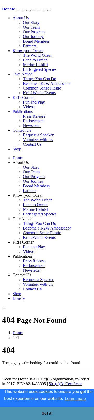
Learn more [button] (75, 398)
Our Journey (33, 36)
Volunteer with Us (38, 139)
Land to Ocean (35, 60)
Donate (19, 298)
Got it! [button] (47, 413)
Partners (29, 46)
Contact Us (22, 130)
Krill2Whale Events (39, 93)
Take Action (23, 74)
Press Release (34, 116)
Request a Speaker (38, 135)
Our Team (31, 27)
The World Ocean (37, 55)
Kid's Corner (23, 97)
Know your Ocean (28, 50)
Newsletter (32, 125)
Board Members (36, 41)
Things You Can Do (39, 79)
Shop (17, 149)
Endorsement (34, 121)
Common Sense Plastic (42, 88)
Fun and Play (34, 102)
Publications (23, 111)
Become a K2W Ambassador (47, 83)
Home (18, 158)
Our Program (34, 32)
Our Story (31, 22)
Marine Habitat (35, 64)
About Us (21, 18)
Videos (28, 107)
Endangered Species (39, 69)
